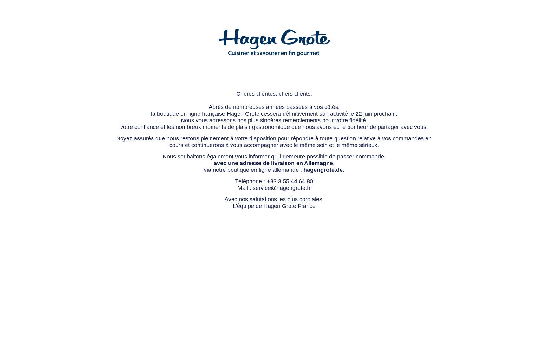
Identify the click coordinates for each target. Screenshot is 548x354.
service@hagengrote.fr (281, 188)
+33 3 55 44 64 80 (290, 181)
